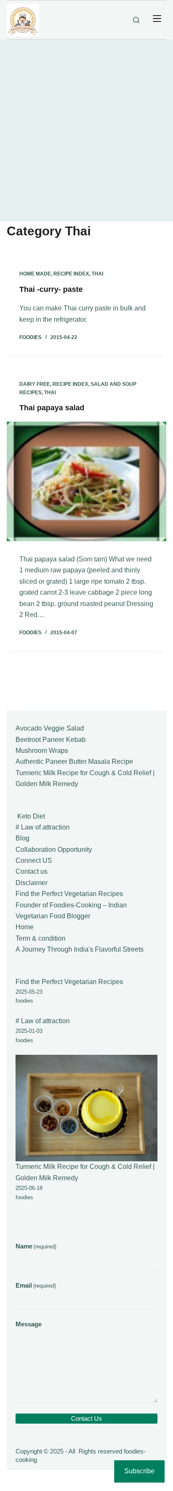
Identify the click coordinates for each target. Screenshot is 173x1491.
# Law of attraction (43, 827)
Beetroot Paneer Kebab (51, 739)
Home (25, 927)
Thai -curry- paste (51, 289)
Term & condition (41, 938)
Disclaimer (31, 882)
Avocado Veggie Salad (50, 728)
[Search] (136, 20)
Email (36, 1285)
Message (29, 1324)
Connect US (34, 860)
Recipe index (71, 274)
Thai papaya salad (51, 407)
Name (36, 1246)
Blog (22, 838)
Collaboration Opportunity (54, 849)
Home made (35, 274)
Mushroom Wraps (42, 750)
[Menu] (157, 19)
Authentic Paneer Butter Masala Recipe (74, 761)
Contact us (31, 871)
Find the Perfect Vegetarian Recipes (69, 893)
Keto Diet (30, 816)
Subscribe (139, 1471)
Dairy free (34, 384)
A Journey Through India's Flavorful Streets (80, 949)
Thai (97, 274)
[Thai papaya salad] (86, 481)
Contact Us (86, 1418)
